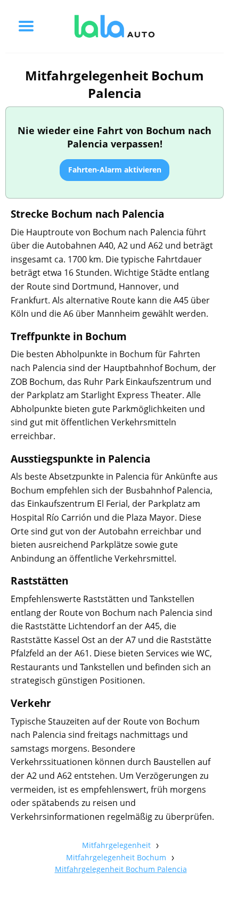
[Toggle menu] (26, 26)
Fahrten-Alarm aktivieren (114, 169)
